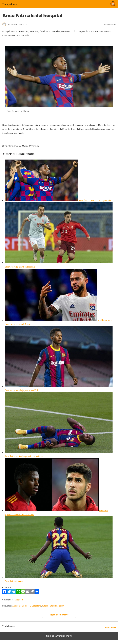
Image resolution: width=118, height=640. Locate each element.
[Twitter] (9, 593)
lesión (61, 605)
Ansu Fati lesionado (14, 580)
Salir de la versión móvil (59, 635)
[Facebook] (4, 593)
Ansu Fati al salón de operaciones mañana (24, 456)
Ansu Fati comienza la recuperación (94, 200)
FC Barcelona (35, 605)
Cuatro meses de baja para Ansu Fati (21, 390)
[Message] (23, 593)
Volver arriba (110, 627)
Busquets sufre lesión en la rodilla (20, 266)
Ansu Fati (16, 605)
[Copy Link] (32, 593)
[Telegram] (14, 593)
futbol (45, 605)
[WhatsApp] (18, 593)
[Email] (27, 593)
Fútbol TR (18, 599)
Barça (24, 605)
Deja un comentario (59, 614)
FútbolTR (53, 605)
